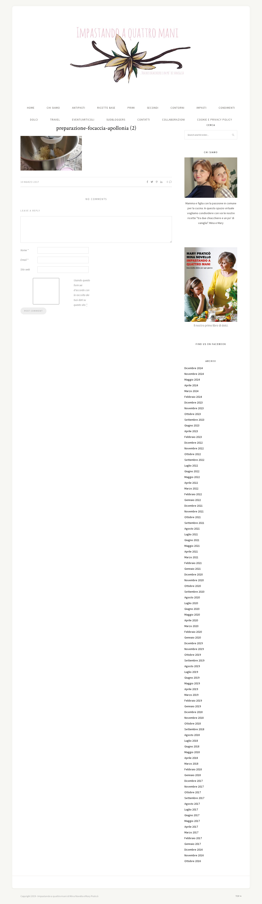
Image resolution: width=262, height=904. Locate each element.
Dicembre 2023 (193, 402)
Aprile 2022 (191, 483)
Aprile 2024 (191, 385)
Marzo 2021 (191, 557)
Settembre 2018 (194, 729)
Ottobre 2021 (192, 517)
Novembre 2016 (194, 855)
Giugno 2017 (191, 815)
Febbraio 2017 (193, 838)
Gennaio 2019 (192, 706)
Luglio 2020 (191, 603)
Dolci (34, 119)
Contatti (143, 119)
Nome (24, 250)
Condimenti (227, 108)
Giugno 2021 (191, 540)
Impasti (201, 108)
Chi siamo (53, 108)
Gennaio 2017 (192, 844)
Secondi (152, 108)
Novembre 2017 (194, 786)
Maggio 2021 (192, 546)
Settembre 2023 (194, 419)
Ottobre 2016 (192, 861)
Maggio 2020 (192, 614)
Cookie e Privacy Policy (214, 119)
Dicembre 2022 (193, 442)
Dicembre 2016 (193, 849)
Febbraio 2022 (193, 494)
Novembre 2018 (194, 718)
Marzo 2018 (191, 763)
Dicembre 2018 (193, 712)
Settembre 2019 (194, 660)
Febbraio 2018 (193, 769)
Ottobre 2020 (192, 586)
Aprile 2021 (191, 551)
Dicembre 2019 (193, 643)
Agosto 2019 (192, 666)
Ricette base (106, 108)
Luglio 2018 (191, 740)
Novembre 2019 (194, 649)
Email (24, 260)
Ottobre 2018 (192, 723)
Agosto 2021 (192, 528)
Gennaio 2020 (192, 637)
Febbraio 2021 (193, 563)
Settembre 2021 (194, 523)
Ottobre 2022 (192, 454)
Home (31, 108)
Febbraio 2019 (193, 700)
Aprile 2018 (191, 758)
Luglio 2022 (191, 465)
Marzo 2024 (191, 391)
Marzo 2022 (191, 488)
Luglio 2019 (191, 672)
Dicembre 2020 (193, 574)
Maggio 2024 (192, 379)
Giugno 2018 (191, 746)
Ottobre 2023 (192, 414)
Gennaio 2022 (192, 500)
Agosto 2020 (192, 597)
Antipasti (78, 108)
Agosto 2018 (192, 735)
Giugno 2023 (191, 425)
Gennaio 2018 (192, 775)
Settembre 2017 (194, 798)
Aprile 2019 (191, 689)
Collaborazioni (173, 119)
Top (238, 896)
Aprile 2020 (191, 620)
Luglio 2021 (191, 534)
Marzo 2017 (191, 832)
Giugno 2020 (191, 609)
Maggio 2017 (192, 821)
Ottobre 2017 (192, 792)
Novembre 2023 (194, 408)
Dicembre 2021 (193, 505)
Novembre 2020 (194, 580)
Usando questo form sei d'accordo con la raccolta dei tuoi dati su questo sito (82, 293)
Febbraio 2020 (193, 632)
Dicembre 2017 (193, 781)
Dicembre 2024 (193, 368)
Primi (131, 108)
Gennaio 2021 (192, 569)
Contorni (177, 108)
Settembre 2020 (194, 591)
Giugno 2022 (191, 471)
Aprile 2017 (191, 826)
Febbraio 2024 (193, 397)
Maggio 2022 (192, 477)
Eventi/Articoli (83, 119)
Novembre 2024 (194, 374)
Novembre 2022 (194, 448)
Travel (55, 119)
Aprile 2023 (191, 431)
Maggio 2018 (192, 752)
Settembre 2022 (194, 460)
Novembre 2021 (194, 511)
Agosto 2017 (192, 804)
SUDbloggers (115, 119)
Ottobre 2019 (192, 655)
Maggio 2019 (192, 683)
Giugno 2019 (191, 677)
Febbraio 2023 (193, 437)
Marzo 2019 (191, 695)
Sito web (25, 269)
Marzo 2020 (191, 626)
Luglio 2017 (191, 809)
